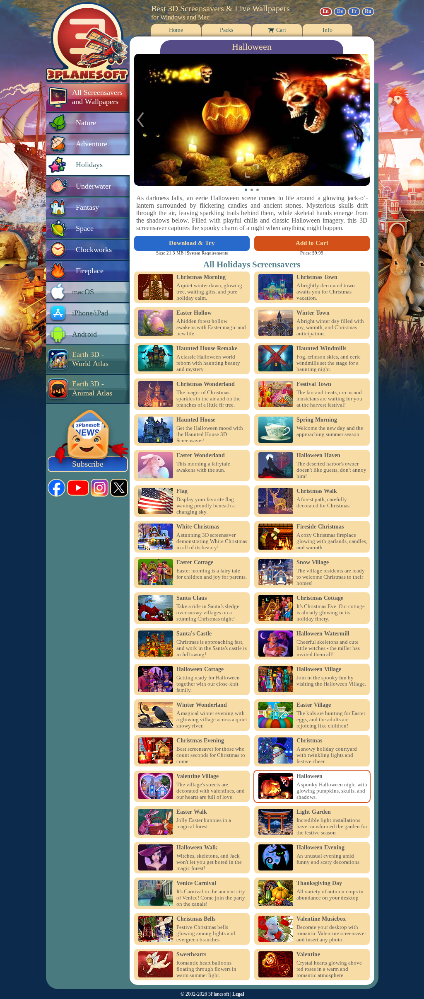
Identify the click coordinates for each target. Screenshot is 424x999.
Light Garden (313, 812)
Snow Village (312, 562)
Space (85, 228)
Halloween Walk (196, 848)
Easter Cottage (194, 562)
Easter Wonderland (200, 455)
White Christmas (197, 527)
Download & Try (192, 243)
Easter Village (313, 705)
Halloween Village (318, 669)
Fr (354, 11)
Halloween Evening (320, 848)
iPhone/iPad (90, 313)
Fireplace (90, 271)
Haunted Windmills (321, 349)
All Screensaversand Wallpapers (97, 97)
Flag (182, 491)
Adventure (91, 144)
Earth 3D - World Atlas (90, 359)
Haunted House (195, 420)
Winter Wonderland (201, 705)
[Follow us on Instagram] (99, 488)
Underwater (93, 186)
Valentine (308, 955)
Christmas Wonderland (205, 384)
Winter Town (313, 313)
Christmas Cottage (319, 598)
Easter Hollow (194, 313)
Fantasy (87, 207)
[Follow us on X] (119, 488)
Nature (86, 123)
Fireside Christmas (320, 527)
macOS (83, 292)
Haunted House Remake (206, 349)
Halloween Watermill (322, 634)
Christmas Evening (200, 741)
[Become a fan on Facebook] (56, 488)
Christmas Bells (195, 919)
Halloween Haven (318, 455)
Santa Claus (191, 598)
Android (84, 334)
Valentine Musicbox (321, 919)
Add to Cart (312, 243)
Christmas (309, 741)
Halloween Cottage (200, 669)
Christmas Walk (316, 491)
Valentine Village (197, 776)
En (326, 11)
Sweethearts (191, 955)
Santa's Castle (194, 634)
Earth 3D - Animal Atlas (92, 388)
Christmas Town (316, 277)
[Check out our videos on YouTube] (78, 488)
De (340, 11)
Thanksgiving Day (319, 883)
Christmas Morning (201, 277)
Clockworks (94, 249)
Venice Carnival (196, 883)
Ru (368, 11)
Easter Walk (191, 812)
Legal (238, 994)
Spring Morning (316, 420)
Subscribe (87, 464)
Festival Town (313, 384)
